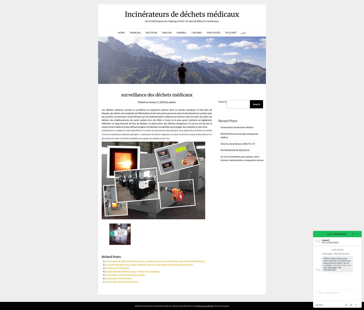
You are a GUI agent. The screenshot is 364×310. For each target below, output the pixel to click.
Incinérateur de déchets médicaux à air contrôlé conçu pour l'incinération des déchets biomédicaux (155, 261)
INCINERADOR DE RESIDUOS (235, 150)
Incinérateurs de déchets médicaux (182, 14)
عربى (243, 32)
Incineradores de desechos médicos (237, 127)
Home (121, 32)
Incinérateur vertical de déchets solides (125, 274)
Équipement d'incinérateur (118, 278)
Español (182, 32)
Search (222, 102)
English (167, 32)
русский (230, 32)
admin (172, 102)
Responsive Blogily (205, 306)
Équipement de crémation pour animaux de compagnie (132, 271)
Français (135, 32)
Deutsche (151, 32)
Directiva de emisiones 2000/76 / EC (238, 143)
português (213, 32)
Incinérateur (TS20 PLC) (117, 268)
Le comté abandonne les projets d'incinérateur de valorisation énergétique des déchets (149, 264)
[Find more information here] (337, 269)
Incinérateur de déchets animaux (121, 281)
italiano (197, 32)
